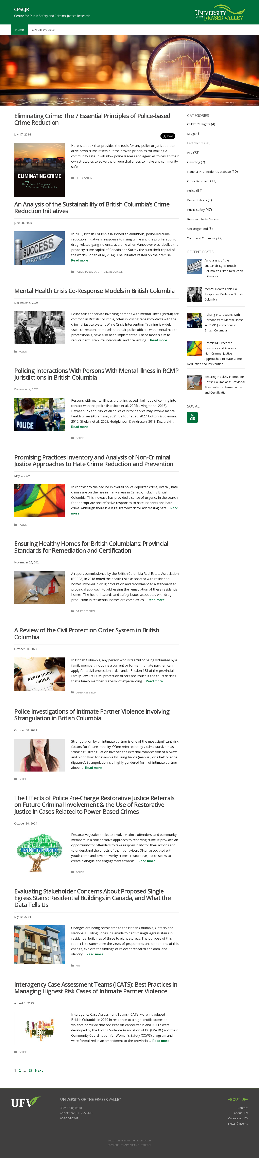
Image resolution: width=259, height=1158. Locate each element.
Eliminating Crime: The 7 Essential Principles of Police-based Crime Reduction (92, 119)
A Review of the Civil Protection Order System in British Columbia (86, 633)
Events (243, 1123)
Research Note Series (202, 219)
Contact (243, 1108)
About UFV (241, 1113)
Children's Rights (198, 124)
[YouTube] (192, 417)
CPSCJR (21, 9)
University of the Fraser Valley (90, 1099)
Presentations (197, 200)
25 (30, 1070)
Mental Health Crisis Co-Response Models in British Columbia (94, 291)
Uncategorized (113, 271)
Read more (79, 260)
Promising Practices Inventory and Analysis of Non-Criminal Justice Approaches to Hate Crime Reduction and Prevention (93, 460)
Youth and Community (202, 238)
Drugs (191, 133)
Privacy (124, 1144)
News (232, 1123)
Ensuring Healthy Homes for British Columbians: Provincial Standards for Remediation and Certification (91, 546)
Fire (78, 965)
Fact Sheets (195, 143)
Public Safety (84, 178)
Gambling (193, 162)
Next (41, 1070)
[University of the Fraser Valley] (219, 12)
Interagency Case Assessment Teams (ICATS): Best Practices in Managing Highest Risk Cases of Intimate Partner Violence (95, 987)
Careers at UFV (238, 1118)
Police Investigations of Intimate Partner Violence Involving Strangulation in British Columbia (91, 714)
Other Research (86, 611)
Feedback (146, 1144)
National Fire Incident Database (209, 171)
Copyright (113, 1144)
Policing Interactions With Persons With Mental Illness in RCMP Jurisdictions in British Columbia (96, 373)
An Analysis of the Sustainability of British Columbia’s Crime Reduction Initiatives (92, 207)
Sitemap (134, 1144)
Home (19, 30)
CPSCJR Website (43, 30)
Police (80, 271)
